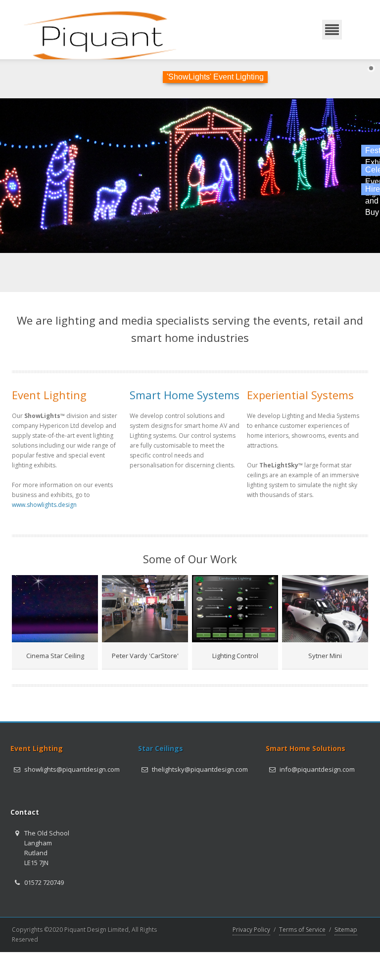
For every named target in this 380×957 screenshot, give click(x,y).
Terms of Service (302, 929)
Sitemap (345, 929)
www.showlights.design (44, 504)
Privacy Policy (251, 929)
